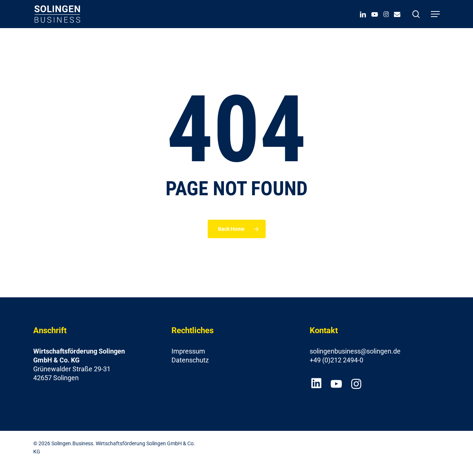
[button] (435, 14)
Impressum (188, 351)
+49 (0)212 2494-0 (336, 360)
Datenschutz (190, 360)
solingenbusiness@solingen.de (355, 351)
